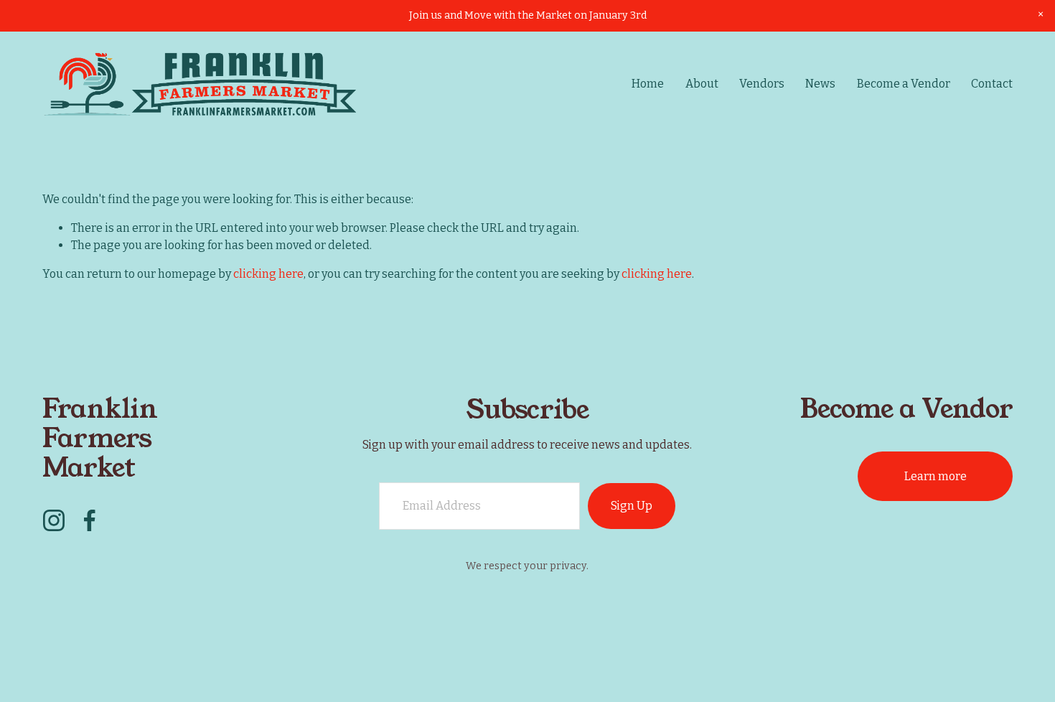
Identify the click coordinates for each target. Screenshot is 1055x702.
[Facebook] (89, 520)
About (701, 83)
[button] (1040, 14)
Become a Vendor (903, 83)
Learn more (935, 476)
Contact (992, 83)
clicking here (268, 274)
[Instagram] (53, 520)
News (820, 83)
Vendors (761, 83)
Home (648, 83)
